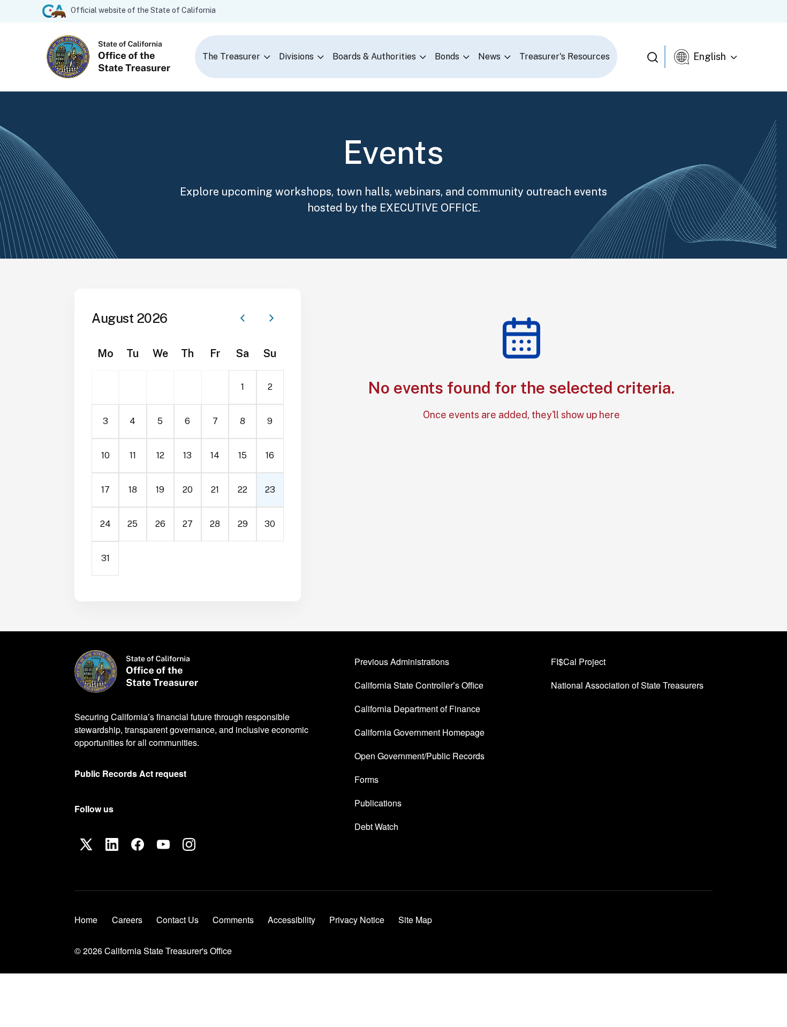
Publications (378, 803)
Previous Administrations (401, 661)
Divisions (296, 56)
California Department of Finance (417, 708)
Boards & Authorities (374, 56)
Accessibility (291, 919)
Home (85, 919)
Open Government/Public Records (419, 756)
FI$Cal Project (578, 661)
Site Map (415, 919)
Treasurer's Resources (564, 56)
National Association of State (627, 684)
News (489, 56)
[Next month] (271, 318)
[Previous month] (242, 318)
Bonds (447, 56)
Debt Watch (376, 826)
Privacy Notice (356, 919)
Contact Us (177, 919)
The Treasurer (231, 56)
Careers (127, 919)
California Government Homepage (419, 732)
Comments (233, 919)
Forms (366, 779)
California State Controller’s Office (418, 684)
